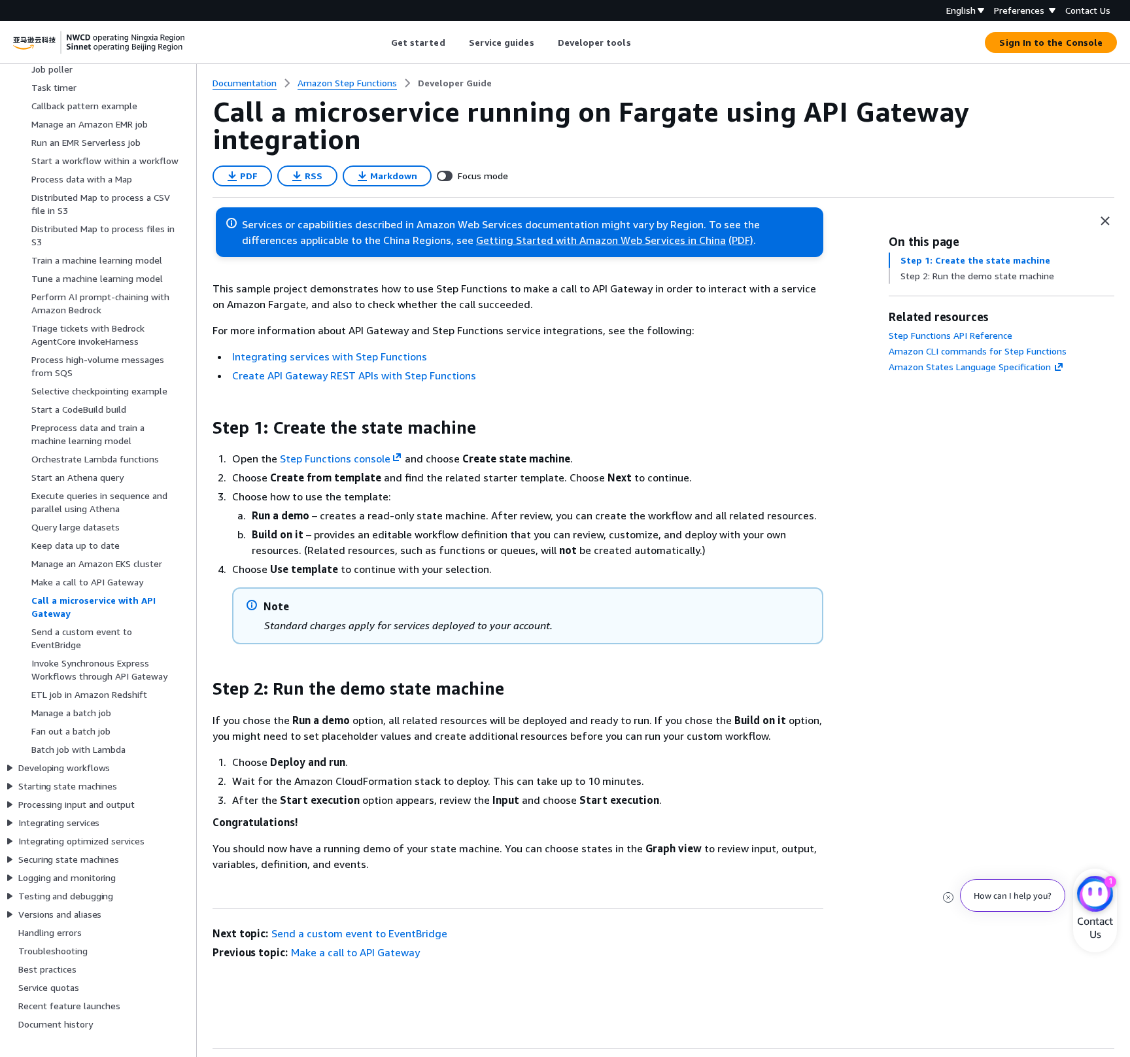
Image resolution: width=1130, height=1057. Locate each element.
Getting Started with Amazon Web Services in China (601, 240)
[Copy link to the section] (202, 427)
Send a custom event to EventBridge (359, 933)
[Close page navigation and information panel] (1105, 221)
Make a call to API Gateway (355, 952)
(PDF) (740, 240)
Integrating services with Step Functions (329, 356)
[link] (455, 83)
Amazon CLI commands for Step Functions (978, 350)
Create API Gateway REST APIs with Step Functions (354, 375)
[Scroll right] (640, 42)
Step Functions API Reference (950, 335)
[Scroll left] (381, 42)
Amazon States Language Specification (970, 366)
